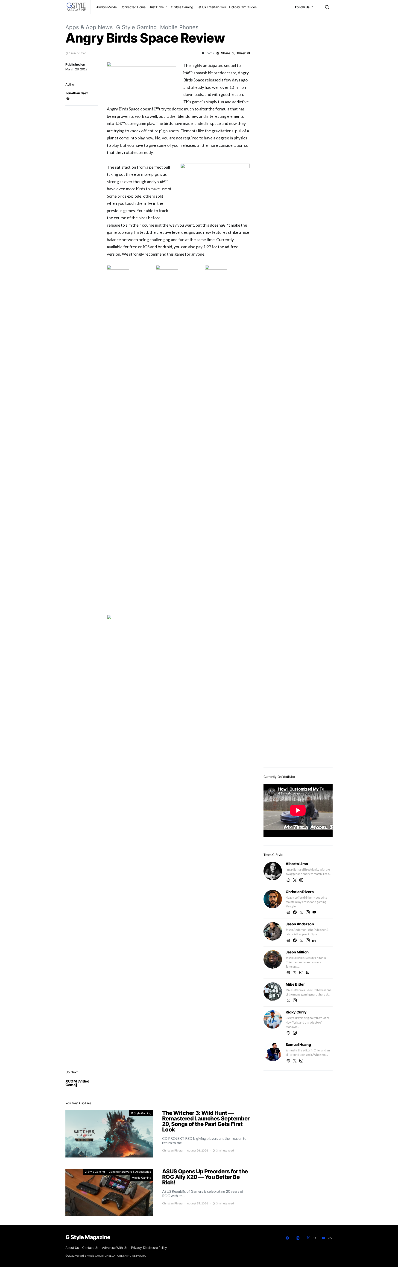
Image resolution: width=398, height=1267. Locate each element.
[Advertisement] (298, 691)
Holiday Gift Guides (242, 7)
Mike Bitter (295, 984)
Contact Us (90, 1248)
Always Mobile (106, 7)
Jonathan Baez (76, 93)
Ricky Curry (296, 1012)
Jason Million (297, 952)
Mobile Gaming (141, 1177)
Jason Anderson (300, 924)
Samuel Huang (298, 1044)
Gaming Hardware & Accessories (130, 1171)
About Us (72, 1248)
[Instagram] (297, 1238)
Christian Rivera (172, 1150)
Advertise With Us (114, 1248)
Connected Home (133, 7)
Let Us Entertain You (211, 7)
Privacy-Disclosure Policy (149, 1248)
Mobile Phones (179, 27)
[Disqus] (178, 1029)
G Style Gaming (182, 7)
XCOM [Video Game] (77, 1083)
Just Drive (156, 7)
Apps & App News (89, 27)
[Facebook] (287, 1238)
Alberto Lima (297, 863)
